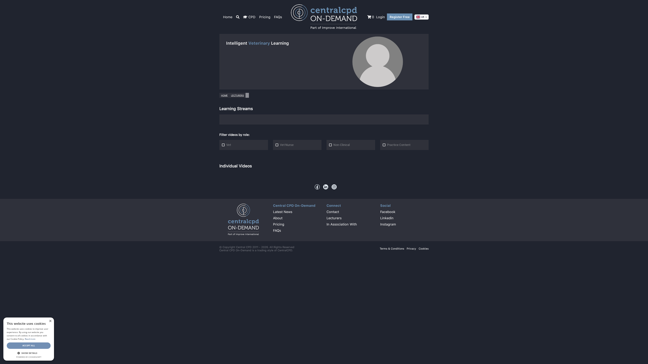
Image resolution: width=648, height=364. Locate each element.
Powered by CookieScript (28, 357)
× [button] (50, 321)
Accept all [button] (28, 345)
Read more (30, 339)
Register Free (400, 17)
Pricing (264, 17)
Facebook (387, 212)
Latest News (282, 212)
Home (227, 17)
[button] (29, 353)
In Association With (342, 224)
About (277, 218)
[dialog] (28, 339)
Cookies (424, 248)
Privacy (411, 248)
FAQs (278, 17)
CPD (251, 17)
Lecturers (237, 95)
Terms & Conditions (392, 248)
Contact (333, 212)
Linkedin (387, 218)
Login (380, 17)
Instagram (388, 224)
